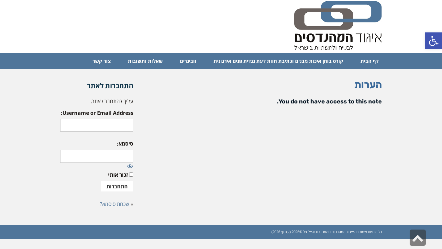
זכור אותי (118, 174)
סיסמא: (125, 143)
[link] (433, 40)
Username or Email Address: (97, 112)
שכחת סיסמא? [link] (114, 204)
